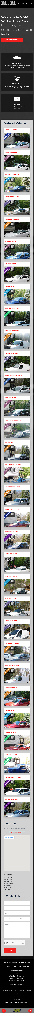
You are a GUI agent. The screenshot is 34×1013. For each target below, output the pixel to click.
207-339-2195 (19, 981)
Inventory (13, 963)
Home (6, 963)
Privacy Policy (7, 990)
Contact (8, 966)
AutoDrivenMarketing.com (20, 1002)
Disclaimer (29, 990)
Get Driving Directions (17, 832)
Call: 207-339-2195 (22, 3)
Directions (17, 966)
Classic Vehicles (24, 963)
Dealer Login (17, 999)
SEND (10, 951)
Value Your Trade (17, 970)
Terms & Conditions (18, 990)
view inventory (12, 40)
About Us (25, 966)
